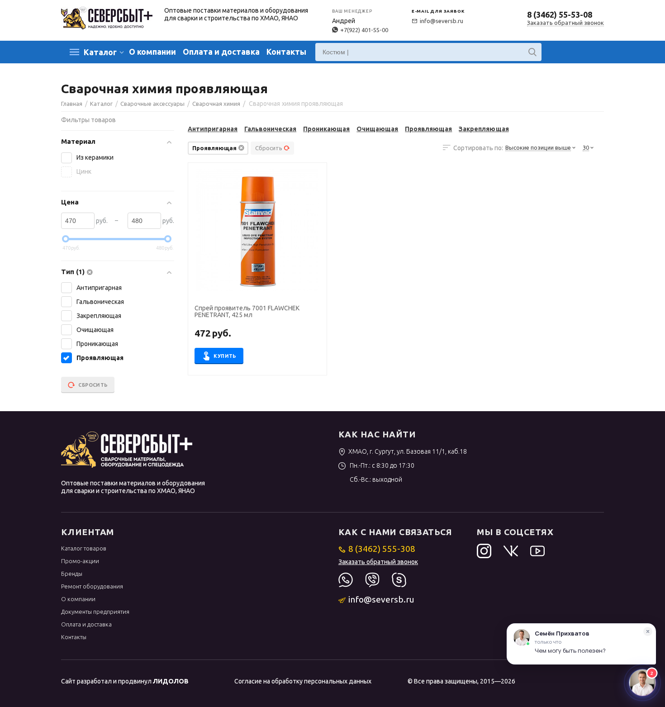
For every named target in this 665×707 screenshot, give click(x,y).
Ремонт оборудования (92, 586)
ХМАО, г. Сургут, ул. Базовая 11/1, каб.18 (407, 451)
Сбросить (268, 148)
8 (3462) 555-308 (381, 549)
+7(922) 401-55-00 (364, 30)
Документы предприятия (95, 611)
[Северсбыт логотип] (106, 17)
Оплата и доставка (221, 51)
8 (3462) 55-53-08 (559, 14)
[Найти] (532, 52)
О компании (152, 51)
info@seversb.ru (441, 21)
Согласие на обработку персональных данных (302, 681)
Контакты (286, 51)
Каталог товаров (83, 548)
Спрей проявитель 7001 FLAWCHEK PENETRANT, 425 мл (247, 311)
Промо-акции (80, 561)
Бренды (71, 573)
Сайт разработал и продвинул (125, 681)
